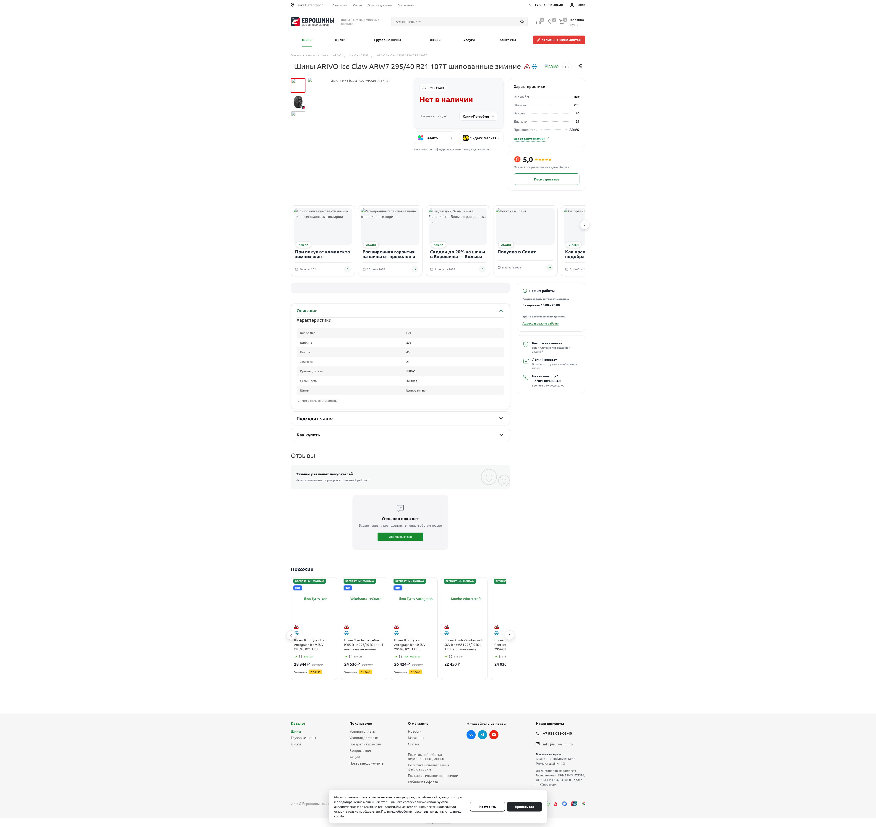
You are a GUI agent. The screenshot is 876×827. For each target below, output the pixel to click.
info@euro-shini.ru (558, 744)
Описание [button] (307, 310)
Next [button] (509, 635)
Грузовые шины (303, 737)
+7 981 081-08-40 (546, 381)
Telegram (482, 734)
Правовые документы (366, 763)
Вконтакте (471, 734)
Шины (296, 731)
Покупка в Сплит (517, 252)
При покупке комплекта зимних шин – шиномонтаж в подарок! (323, 256)
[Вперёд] (584, 224)
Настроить (487, 806)
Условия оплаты (362, 731)
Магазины (416, 737)
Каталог (298, 723)
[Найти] (522, 21)
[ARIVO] (552, 66)
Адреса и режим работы (540, 323)
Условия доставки (363, 737)
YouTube (493, 734)
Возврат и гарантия (365, 744)
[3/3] (298, 118)
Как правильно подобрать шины (584, 254)
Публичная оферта (423, 782)
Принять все (524, 806)
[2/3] (298, 102)
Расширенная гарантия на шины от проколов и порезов (388, 256)
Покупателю (360, 723)
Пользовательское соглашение (433, 775)
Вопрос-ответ (360, 750)
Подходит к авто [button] (315, 418)
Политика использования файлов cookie (428, 767)
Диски (296, 744)
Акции (354, 757)
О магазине (418, 723)
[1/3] (298, 85)
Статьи (413, 744)
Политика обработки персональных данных (426, 756)
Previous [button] (291, 635)
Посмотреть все (546, 179)
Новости (415, 731)
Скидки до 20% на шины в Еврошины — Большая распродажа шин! (457, 256)
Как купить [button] (308, 435)
